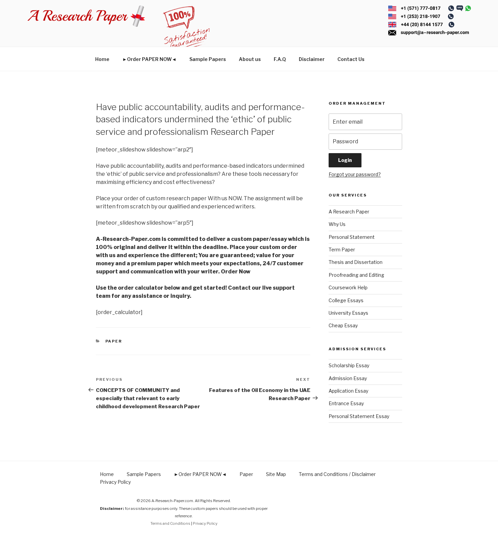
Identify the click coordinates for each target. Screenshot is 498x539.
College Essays (346, 300)
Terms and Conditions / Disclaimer (337, 474)
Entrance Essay (346, 403)
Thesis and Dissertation (355, 262)
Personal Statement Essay (359, 416)
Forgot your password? (355, 174)
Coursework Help (348, 287)
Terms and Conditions (170, 523)
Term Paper (342, 249)
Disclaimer (312, 59)
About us (250, 59)
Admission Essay (348, 378)
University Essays (348, 313)
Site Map (276, 474)
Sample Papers (207, 59)
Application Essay (348, 391)
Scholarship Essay (349, 365)
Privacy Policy (115, 482)
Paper (113, 341)
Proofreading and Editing (356, 275)
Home (102, 59)
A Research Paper (349, 211)
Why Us (337, 224)
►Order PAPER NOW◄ (149, 59)
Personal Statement (352, 237)
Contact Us (351, 59)
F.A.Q (280, 59)
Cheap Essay (343, 325)
